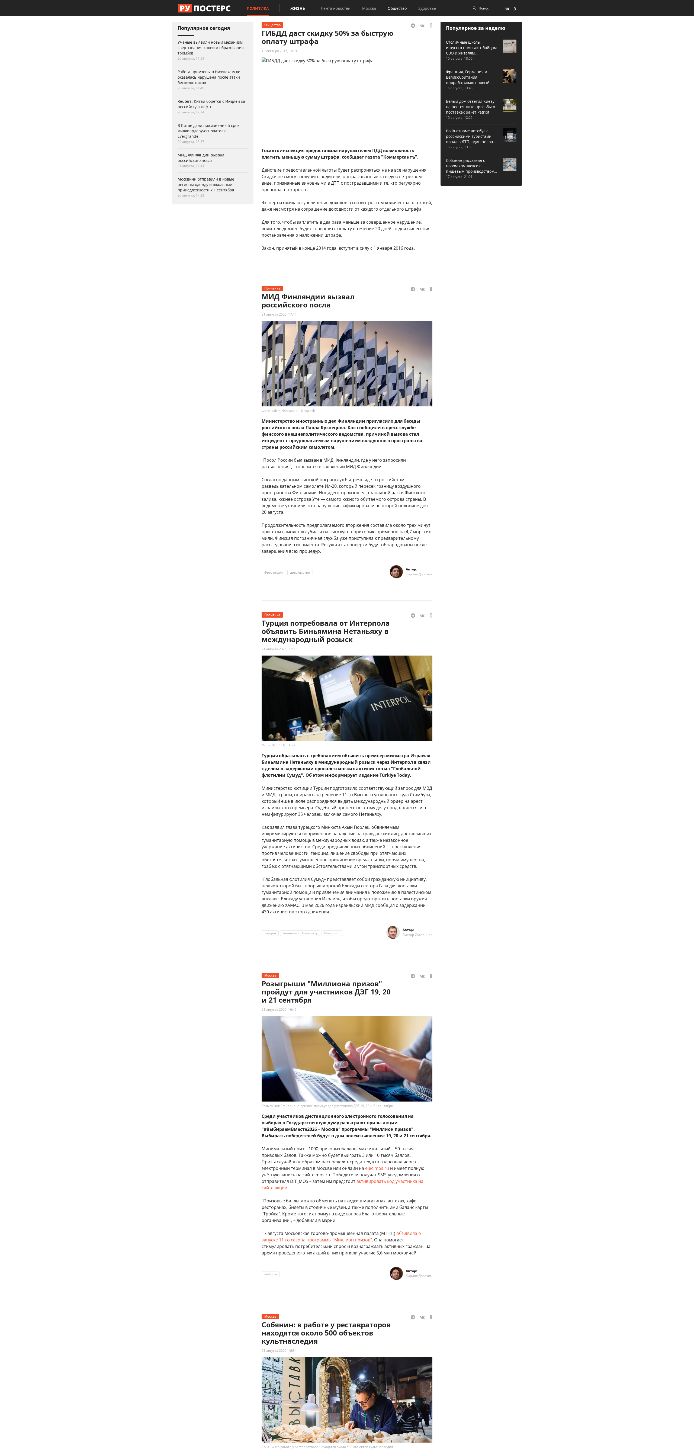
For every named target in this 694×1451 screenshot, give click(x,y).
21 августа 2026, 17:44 (279, 314)
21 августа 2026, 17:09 (279, 649)
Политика (258, 8)
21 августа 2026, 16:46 (279, 1009)
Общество (397, 8)
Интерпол (332, 933)
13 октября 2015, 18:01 (279, 51)
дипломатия (300, 572)
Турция (270, 933)
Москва (369, 8)
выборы (270, 1274)
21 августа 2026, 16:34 (279, 1350)
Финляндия (273, 572)
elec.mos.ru (377, 1168)
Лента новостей (336, 8)
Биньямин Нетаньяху (300, 933)
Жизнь (297, 8)
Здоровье (427, 8)
